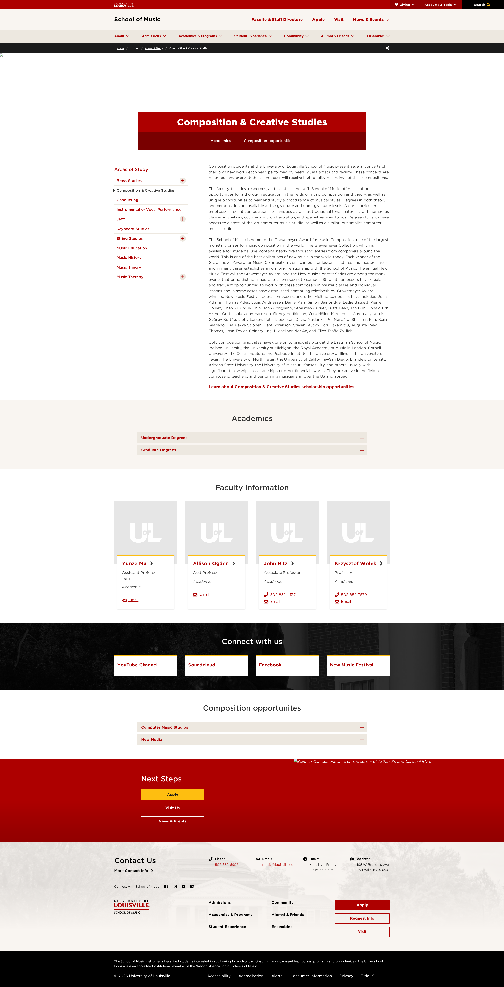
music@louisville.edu (278, 865)
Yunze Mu (135, 563)
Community (283, 903)
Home (120, 48)
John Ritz (276, 563)
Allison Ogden (211, 563)
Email (148, 600)
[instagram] (175, 886)
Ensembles (282, 927)
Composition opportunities (268, 141)
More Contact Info (131, 871)
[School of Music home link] (132, 906)
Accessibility (219, 976)
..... (133, 48)
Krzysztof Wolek (356, 563)
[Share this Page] (387, 48)
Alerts (277, 976)
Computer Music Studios (164, 727)
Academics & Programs (231, 915)
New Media (151, 739)
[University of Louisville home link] (124, 5)
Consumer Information (311, 976)
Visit (362, 932)
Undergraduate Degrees (164, 438)
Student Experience (227, 927)
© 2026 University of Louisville (142, 976)
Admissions (220, 903)
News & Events (172, 821)
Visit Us (172, 808)
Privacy (346, 976)
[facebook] (166, 886)
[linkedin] (192, 886)
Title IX (367, 976)
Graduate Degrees (158, 450)
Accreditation (251, 976)
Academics (221, 141)
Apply (172, 794)
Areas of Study (154, 48)
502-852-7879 (354, 595)
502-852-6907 (226, 865)
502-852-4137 (283, 595)
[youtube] (183, 886)
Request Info (362, 918)
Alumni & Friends (288, 915)
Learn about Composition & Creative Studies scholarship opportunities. (282, 386)
